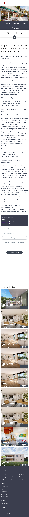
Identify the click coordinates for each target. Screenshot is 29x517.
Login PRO (4, 494)
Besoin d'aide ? (5, 511)
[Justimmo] (4, 3)
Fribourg (3, 474)
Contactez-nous (5, 513)
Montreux (12, 477)
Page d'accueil (5, 486)
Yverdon (21, 479)
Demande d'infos (24, 308)
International (4, 496)
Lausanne (21, 474)
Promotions (4, 491)
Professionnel (5, 503)
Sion (11, 479)
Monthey (3, 477)
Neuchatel (22, 477)
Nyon (2, 479)
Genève (12, 474)
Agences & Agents (6, 489)
